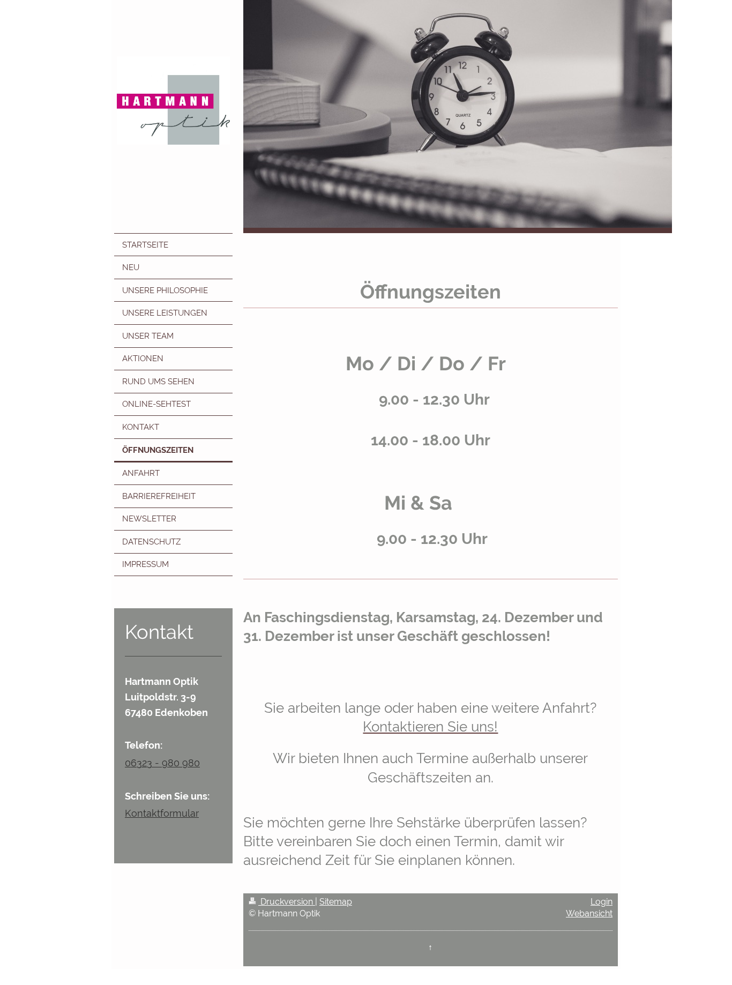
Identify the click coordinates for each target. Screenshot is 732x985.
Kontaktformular (162, 813)
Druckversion (286, 902)
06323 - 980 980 (162, 762)
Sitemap (335, 902)
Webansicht (589, 913)
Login (602, 902)
